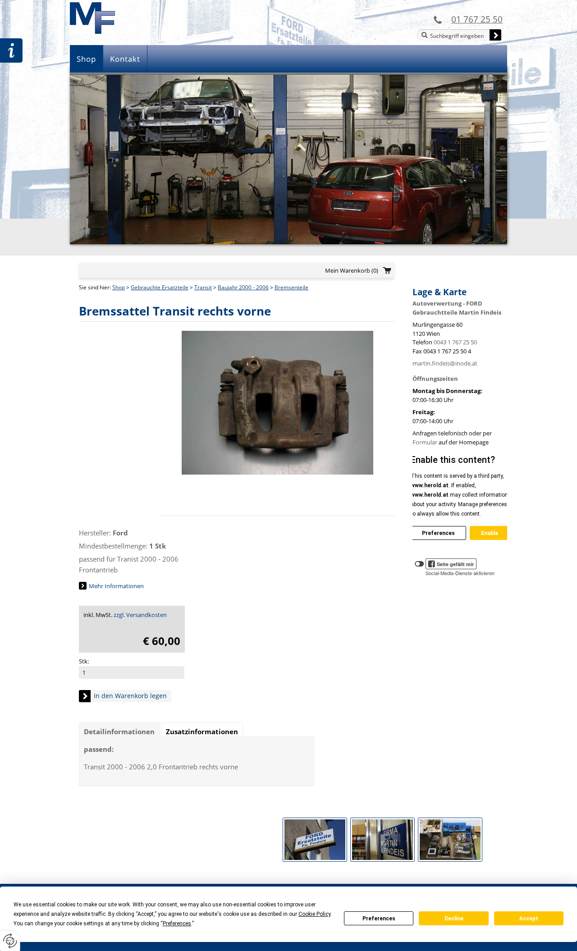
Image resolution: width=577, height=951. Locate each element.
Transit (203, 287)
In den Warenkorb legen (130, 695)
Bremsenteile (291, 287)
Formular (424, 442)
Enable (489, 533)
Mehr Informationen (116, 586)
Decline (453, 918)
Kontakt (125, 59)
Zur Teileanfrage (11, 50)
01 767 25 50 (477, 19)
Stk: (84, 661)
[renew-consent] (10, 941)
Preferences (378, 918)
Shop (86, 59)
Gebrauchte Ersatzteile (159, 287)
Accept (528, 918)
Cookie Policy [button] (314, 914)
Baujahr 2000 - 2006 (243, 287)
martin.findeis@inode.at (444, 363)
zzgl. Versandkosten (140, 615)
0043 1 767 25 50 (455, 342)
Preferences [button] (177, 923)
